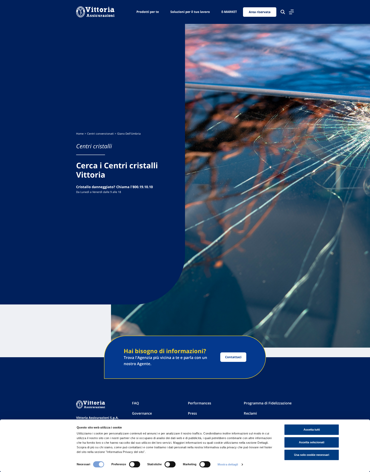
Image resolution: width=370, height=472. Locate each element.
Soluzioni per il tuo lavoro (190, 12)
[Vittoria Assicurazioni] (95, 12)
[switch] (134, 464)
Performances (199, 403)
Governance (142, 413)
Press (192, 413)
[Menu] (291, 11)
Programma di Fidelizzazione (268, 403)
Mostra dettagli (228, 464)
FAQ (135, 403)
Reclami (250, 413)
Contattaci (233, 357)
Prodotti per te (147, 12)
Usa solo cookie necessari (311, 454)
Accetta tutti (312, 429)
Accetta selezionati (311, 442)
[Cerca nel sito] (283, 12)
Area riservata (260, 12)
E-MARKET (229, 12)
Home (80, 133)
